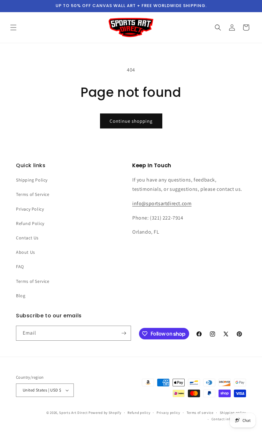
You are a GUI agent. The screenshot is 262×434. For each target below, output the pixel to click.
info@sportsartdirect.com (161, 203)
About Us (25, 252)
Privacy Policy (30, 209)
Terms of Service (33, 194)
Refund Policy (30, 223)
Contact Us (27, 238)
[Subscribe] (124, 333)
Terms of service (200, 412)
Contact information (229, 419)
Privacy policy (168, 412)
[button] (13, 27)
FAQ (20, 266)
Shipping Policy (32, 180)
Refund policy (138, 412)
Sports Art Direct (73, 412)
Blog (20, 295)
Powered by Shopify (105, 412)
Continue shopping (131, 121)
